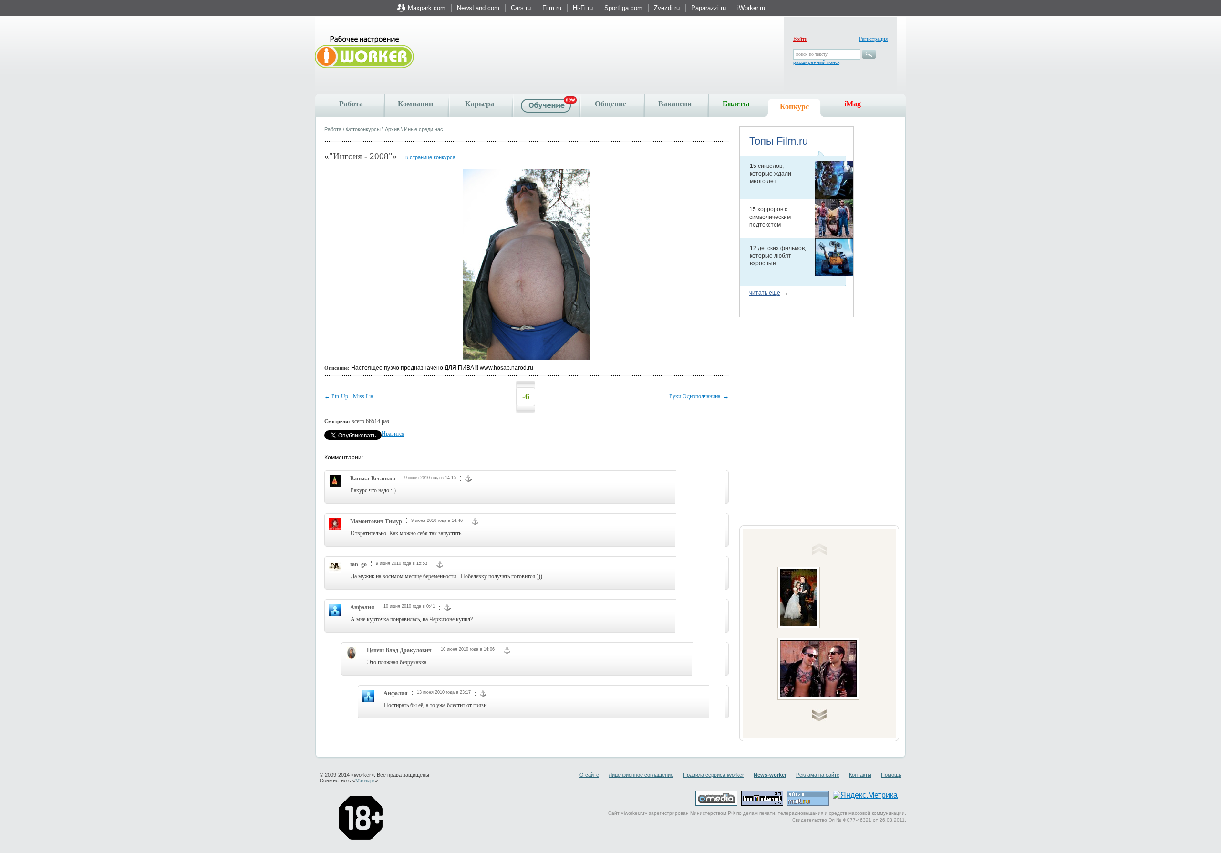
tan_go (358, 564)
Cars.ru (521, 7)
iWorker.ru (751, 7)
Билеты (736, 104)
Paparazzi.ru (708, 7)
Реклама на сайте (817, 775)
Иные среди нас (423, 129)
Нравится (393, 433)
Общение (610, 104)
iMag (852, 104)
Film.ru (551, 7)
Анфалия (362, 607)
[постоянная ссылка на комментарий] (468, 480)
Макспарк (365, 780)
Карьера (479, 104)
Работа (351, 104)
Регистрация (873, 39)
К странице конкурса (430, 157)
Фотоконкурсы (363, 129)
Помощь (891, 775)
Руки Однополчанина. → (699, 396)
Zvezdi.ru (667, 7)
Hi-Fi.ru (583, 7)
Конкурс (794, 107)
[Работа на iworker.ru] (364, 53)
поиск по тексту (812, 54)
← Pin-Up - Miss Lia (348, 396)
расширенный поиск (816, 62)
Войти (800, 39)
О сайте (589, 775)
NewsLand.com (478, 7)
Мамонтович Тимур (376, 521)
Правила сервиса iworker (713, 775)
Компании (415, 104)
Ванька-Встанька (372, 478)
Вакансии (675, 104)
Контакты (860, 775)
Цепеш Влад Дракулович (399, 650)
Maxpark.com (426, 7)
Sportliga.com (623, 7)
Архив (392, 129)
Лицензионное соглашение (641, 775)
